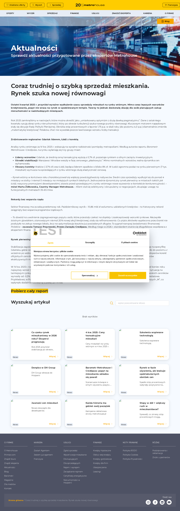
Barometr (8, 476)
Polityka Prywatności (132, 459)
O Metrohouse (11, 450)
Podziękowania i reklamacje (159, 451)
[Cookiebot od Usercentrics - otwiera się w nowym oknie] (134, 234)
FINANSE (74, 13)
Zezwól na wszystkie (127, 275)
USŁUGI (95, 13)
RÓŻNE (155, 442)
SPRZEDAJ (52, 13)
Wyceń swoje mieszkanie (75, 455)
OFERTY (10, 13)
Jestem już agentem (43, 455)
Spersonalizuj (88, 275)
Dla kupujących (71, 459)
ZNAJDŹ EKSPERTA (121, 13)
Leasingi (97, 471)
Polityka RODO (130, 450)
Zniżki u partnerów (161, 457)
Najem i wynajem (72, 467)
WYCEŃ (30, 13)
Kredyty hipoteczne (102, 450)
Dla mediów (10, 484)
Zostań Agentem (42, 450)
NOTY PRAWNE (130, 442)
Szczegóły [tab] (90, 242)
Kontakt (8, 488)
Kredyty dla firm (100, 463)
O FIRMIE (169, 13)
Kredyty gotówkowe (102, 459)
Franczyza (38, 459)
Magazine (8, 480)
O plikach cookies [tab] (129, 242)
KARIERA (147, 13)
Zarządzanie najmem (73, 471)
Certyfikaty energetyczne (75, 476)
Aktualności (9, 467)
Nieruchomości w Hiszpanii (72, 481)
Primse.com (10, 455)
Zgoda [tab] (50, 243)
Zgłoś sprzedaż (70, 450)
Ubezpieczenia (99, 467)
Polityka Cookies (130, 455)
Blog (167, 21)
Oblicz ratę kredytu (102, 455)
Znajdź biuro (10, 459)
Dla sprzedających (72, 463)
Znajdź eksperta (11, 463)
